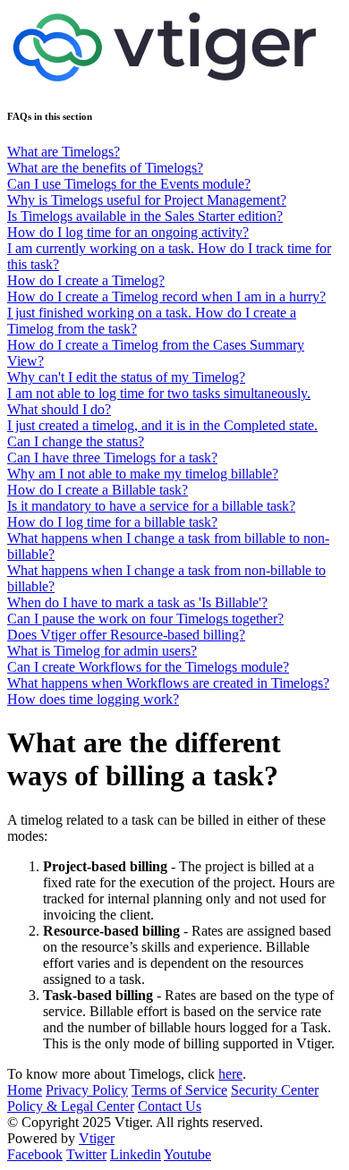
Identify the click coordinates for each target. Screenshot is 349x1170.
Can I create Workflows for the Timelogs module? (148, 666)
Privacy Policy (87, 1090)
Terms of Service (179, 1090)
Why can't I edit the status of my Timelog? (126, 377)
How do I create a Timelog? (86, 280)
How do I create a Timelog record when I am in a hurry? (166, 296)
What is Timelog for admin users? (102, 650)
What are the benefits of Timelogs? (105, 167)
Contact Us (169, 1106)
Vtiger (97, 1138)
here (230, 1073)
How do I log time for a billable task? (112, 522)
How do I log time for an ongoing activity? (128, 232)
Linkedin (135, 1154)
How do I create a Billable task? (97, 489)
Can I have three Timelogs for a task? (112, 457)
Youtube (187, 1154)
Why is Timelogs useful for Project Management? (146, 200)
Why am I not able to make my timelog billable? (142, 473)
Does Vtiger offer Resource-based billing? (126, 634)
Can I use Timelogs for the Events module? (129, 183)
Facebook (35, 1154)
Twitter (86, 1154)
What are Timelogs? (63, 151)
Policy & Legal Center (70, 1106)
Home (24, 1090)
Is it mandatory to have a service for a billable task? (151, 505)
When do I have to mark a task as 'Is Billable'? (137, 602)
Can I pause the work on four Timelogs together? (145, 618)
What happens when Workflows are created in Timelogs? (168, 683)
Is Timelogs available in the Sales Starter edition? (145, 216)
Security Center (275, 1090)
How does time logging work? (93, 699)
